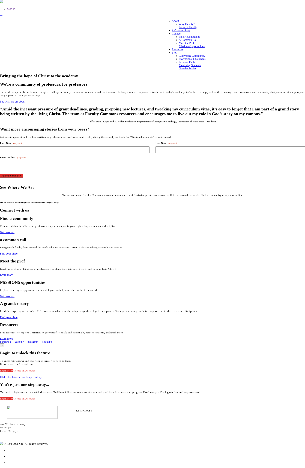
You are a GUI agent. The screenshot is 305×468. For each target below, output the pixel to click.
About (175, 20)
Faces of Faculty (188, 27)
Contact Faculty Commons (91, 414)
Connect (176, 33)
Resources (177, 49)
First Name (11, 143)
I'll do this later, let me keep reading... (21, 377)
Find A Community (189, 36)
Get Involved (83, 417)
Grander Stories (187, 68)
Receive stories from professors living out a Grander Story (109, 434)
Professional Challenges (192, 58)
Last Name (166, 143)
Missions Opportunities (192, 46)
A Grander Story (181, 30)
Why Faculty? (187, 24)
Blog (174, 52)
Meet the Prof (186, 43)
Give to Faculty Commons (91, 424)
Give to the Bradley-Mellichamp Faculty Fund (102, 431)
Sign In (11, 8)
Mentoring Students (190, 65)
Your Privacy (56, 443)
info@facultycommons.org (14, 437)
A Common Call (188, 39)
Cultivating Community (192, 55)
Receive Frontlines (86, 421)
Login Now (6, 370)
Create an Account (24, 370)
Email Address (13, 157)
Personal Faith (187, 62)
